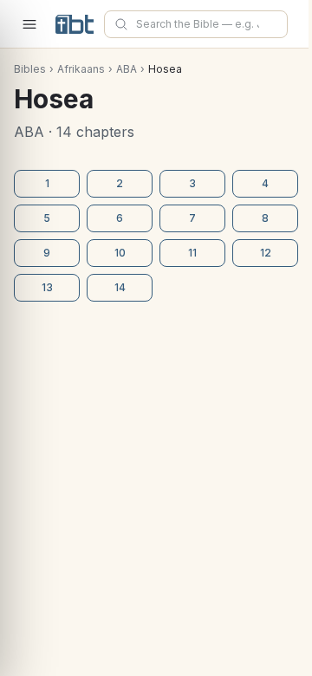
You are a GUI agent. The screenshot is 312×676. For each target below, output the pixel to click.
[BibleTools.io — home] (74, 24)
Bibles (30, 68)
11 (192, 252)
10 (120, 252)
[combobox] (196, 24)
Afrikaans (81, 68)
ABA (126, 68)
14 (120, 287)
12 (265, 252)
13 (47, 287)
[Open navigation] (29, 24)
